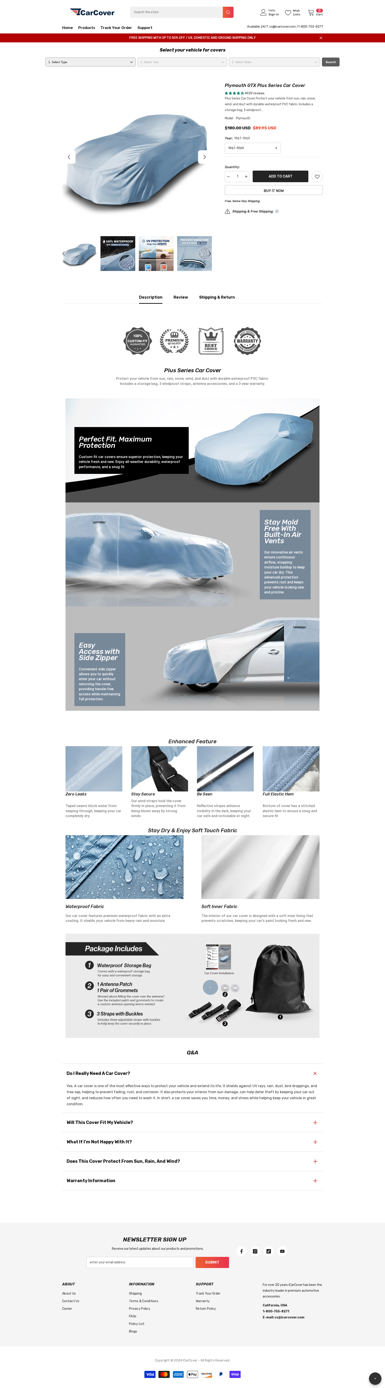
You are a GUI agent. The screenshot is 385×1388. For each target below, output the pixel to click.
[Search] (181, 12)
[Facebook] (241, 1251)
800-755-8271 (312, 27)
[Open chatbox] (375, 1378)
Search (331, 62)
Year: (237, 138)
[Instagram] (255, 1251)
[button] (69, 157)
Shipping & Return (217, 297)
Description (150, 297)
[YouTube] (282, 1251)
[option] (137, 157)
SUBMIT (212, 1262)
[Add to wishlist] (317, 176)
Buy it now (274, 191)
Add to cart (281, 176)
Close (321, 38)
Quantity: (232, 167)
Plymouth (243, 118)
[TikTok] (269, 1251)
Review (181, 297)
